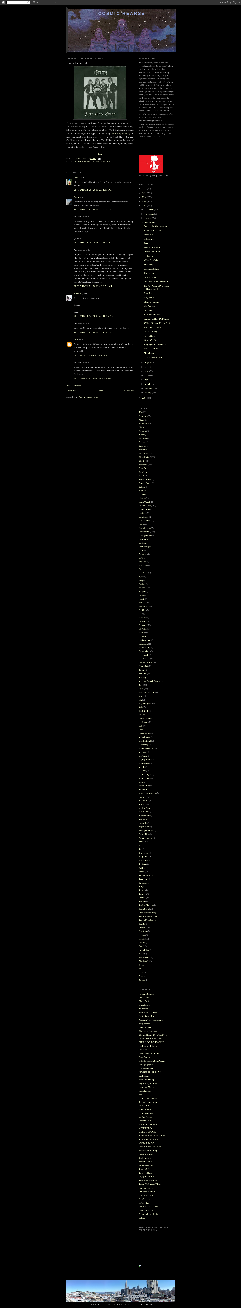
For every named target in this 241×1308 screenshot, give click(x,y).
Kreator (142, 714)
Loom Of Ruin (145, 1120)
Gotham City (144, 647)
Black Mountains (151, 301)
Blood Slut (148, 234)
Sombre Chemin (146, 905)
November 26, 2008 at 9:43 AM (92, 378)
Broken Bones (145, 479)
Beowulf (142, 445)
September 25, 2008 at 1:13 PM (93, 189)
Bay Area (143, 438)
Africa (141, 419)
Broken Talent (145, 483)
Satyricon (143, 882)
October (148, 217)
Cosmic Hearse (121, 13)
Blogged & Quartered (148, 1030)
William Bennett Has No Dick (157, 323)
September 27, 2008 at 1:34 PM (93, 332)
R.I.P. (141, 845)
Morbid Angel (145, 774)
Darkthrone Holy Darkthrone (156, 318)
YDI (140, 968)
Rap (140, 849)
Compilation (144, 509)
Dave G (77, 177)
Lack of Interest (145, 718)
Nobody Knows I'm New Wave (152, 1135)
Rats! (146, 243)
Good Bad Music (146, 1086)
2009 (144, 201)
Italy (141, 684)
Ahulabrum (149, 352)
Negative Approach (147, 793)
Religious (143, 856)
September (149, 222)
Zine (141, 972)
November (149, 213)
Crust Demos (144, 1057)
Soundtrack (144, 908)
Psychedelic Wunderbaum (155, 226)
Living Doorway (146, 1113)
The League (149, 272)
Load (141, 729)
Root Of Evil (149, 335)
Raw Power (143, 852)
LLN (141, 725)
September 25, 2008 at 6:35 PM (93, 242)
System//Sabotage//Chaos (150, 1184)
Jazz (140, 695)
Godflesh (142, 636)
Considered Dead (151, 268)
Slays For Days (145, 1172)
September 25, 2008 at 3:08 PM (93, 209)
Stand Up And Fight (152, 230)
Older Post (129, 390)
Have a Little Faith (152, 247)
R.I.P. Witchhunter (152, 314)
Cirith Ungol (144, 501)
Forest (141, 598)
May (147, 375)
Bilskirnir (143, 449)
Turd (141, 946)
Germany (143, 625)
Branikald (143, 471)
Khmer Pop (149, 264)
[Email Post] (99, 159)
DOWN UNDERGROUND (150, 1071)
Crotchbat (143, 1049)
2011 (144, 192)
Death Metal (144, 531)
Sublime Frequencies (148, 916)
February (149, 388)
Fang (141, 580)
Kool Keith (143, 710)
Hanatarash (143, 654)
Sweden (105, 161)
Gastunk (142, 617)
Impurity (142, 677)
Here (100, 153)
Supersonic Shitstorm (148, 1180)
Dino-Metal (149, 310)
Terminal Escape (146, 1187)
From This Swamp (146, 1079)
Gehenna (142, 621)
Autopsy (142, 434)
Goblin (142, 632)
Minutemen (144, 763)
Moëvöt (142, 770)
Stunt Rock (149, 293)
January (148, 392)
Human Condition (152, 251)
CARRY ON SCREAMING (150, 1038)
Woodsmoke (144, 961)
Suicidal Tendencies (147, 920)
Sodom (142, 901)
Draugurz (143, 554)
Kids (141, 707)
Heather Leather (146, 662)
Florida (142, 595)
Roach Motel (144, 860)
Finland (142, 587)
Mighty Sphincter (146, 759)
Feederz (142, 584)
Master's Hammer (146, 748)
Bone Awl (143, 468)
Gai (140, 613)
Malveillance (144, 736)
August (148, 362)
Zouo (141, 975)
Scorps (141, 886)
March (148, 383)
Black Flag (143, 453)
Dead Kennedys (145, 520)
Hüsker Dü (143, 666)
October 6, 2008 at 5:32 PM (91, 355)
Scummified (144, 1169)
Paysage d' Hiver (146, 830)
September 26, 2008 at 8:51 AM (93, 286)
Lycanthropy (144, 733)
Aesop (76, 197)
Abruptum (143, 415)
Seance (142, 890)
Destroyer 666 (145, 535)
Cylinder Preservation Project (152, 1060)
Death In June (145, 527)
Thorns (142, 934)
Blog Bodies (144, 1023)
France (141, 602)
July (147, 366)
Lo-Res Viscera (145, 1116)
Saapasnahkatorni (146, 1165)
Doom (141, 550)
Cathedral (143, 494)
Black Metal (144, 456)
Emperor (142, 561)
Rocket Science (145, 1161)
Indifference (149, 238)
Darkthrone (144, 516)
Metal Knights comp (120, 133)
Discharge (143, 542)
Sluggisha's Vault (146, 1176)
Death (141, 524)
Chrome (142, 498)
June (147, 371)
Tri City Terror (145, 1202)
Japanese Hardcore (147, 692)
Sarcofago (143, 878)
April (147, 379)
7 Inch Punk (144, 1001)
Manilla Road (145, 740)
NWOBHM (143, 819)
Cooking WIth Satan (148, 1045)
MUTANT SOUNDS (147, 1131)
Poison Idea (144, 834)
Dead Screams (150, 277)
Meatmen (143, 755)
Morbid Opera (145, 778)
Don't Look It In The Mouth (156, 281)
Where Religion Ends (148, 1213)
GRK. (76, 339)
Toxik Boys (79, 293)
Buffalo (142, 486)
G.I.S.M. (142, 610)
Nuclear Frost (144, 808)
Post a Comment (73, 385)
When (141, 953)
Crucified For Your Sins (149, 1053)
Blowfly (142, 460)
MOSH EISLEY (145, 1128)
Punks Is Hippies (146, 1154)
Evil (140, 569)
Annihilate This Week (148, 1012)
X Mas (141, 964)
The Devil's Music (147, 1195)
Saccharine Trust (146, 875)
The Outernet (144, 1199)
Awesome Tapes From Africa (151, 1019)
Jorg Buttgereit (145, 703)
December (149, 209)
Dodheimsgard (145, 546)
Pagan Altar (144, 826)
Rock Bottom (145, 1158)
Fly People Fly (150, 255)
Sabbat (142, 871)
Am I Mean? (144, 1008)
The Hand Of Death (152, 327)
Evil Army (143, 572)
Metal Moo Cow (151, 348)
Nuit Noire (143, 811)
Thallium (143, 931)
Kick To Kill (144, 1105)
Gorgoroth (143, 643)
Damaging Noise (146, 1064)
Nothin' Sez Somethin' (148, 1139)
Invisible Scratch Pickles (149, 681)
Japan (141, 688)
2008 (144, 205)
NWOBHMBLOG (146, 1143)
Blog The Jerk (145, 1027)
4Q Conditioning (146, 993)
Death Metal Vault (147, 1068)
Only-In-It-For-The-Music (150, 1146)
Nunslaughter (145, 815)
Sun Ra (142, 923)
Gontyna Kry (144, 639)
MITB (141, 766)
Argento (142, 430)
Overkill (142, 823)
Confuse (142, 512)
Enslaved (143, 565)
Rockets (142, 864)
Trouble (142, 942)
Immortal (143, 673)
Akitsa (141, 427)
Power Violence (145, 837)
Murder (142, 781)
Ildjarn (141, 669)
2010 (144, 197)
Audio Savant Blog (147, 1016)
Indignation (149, 297)
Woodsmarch (144, 957)
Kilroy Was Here (151, 340)
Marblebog (143, 744)
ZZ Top (142, 979)
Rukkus (142, 867)
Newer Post (71, 390)
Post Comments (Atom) (89, 396)
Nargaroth (143, 789)
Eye (140, 576)
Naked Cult (144, 785)
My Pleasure (149, 305)
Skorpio (142, 897)
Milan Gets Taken (152, 260)
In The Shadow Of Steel (154, 357)
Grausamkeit (144, 651)
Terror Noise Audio (147, 1191)
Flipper (142, 591)
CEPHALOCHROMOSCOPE (151, 1042)
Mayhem (142, 751)
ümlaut (142, 1217)
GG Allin (143, 628)
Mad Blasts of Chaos (148, 1124)
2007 (144, 397)
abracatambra (144, 1004)
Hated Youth (144, 658)
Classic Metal (82, 161)
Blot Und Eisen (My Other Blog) (153, 1034)
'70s (140, 412)
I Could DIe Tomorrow (148, 1098)
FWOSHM (96, 161)
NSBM (142, 804)
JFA (140, 699)
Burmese (142, 490)
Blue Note (143, 464)
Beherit (142, 442)
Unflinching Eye (146, 1210)
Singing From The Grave (155, 344)
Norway (142, 796)
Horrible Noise (145, 1090)
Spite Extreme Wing (147, 912)
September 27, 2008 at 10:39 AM (94, 315)
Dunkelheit (144, 1075)
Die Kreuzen (144, 539)
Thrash (142, 938)
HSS (140, 1094)
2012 (144, 188)
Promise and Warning (148, 1150)
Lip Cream (143, 722)
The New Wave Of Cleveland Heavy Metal (156, 287)
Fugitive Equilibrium (148, 1083)
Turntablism (144, 949)
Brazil (141, 475)
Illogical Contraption (148, 1101)
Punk (141, 841)
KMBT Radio (145, 1109)
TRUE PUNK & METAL (149, 1206)
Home (100, 390)
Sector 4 (142, 893)
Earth (141, 557)
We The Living (150, 331)
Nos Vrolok (144, 800)
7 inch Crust (144, 997)
